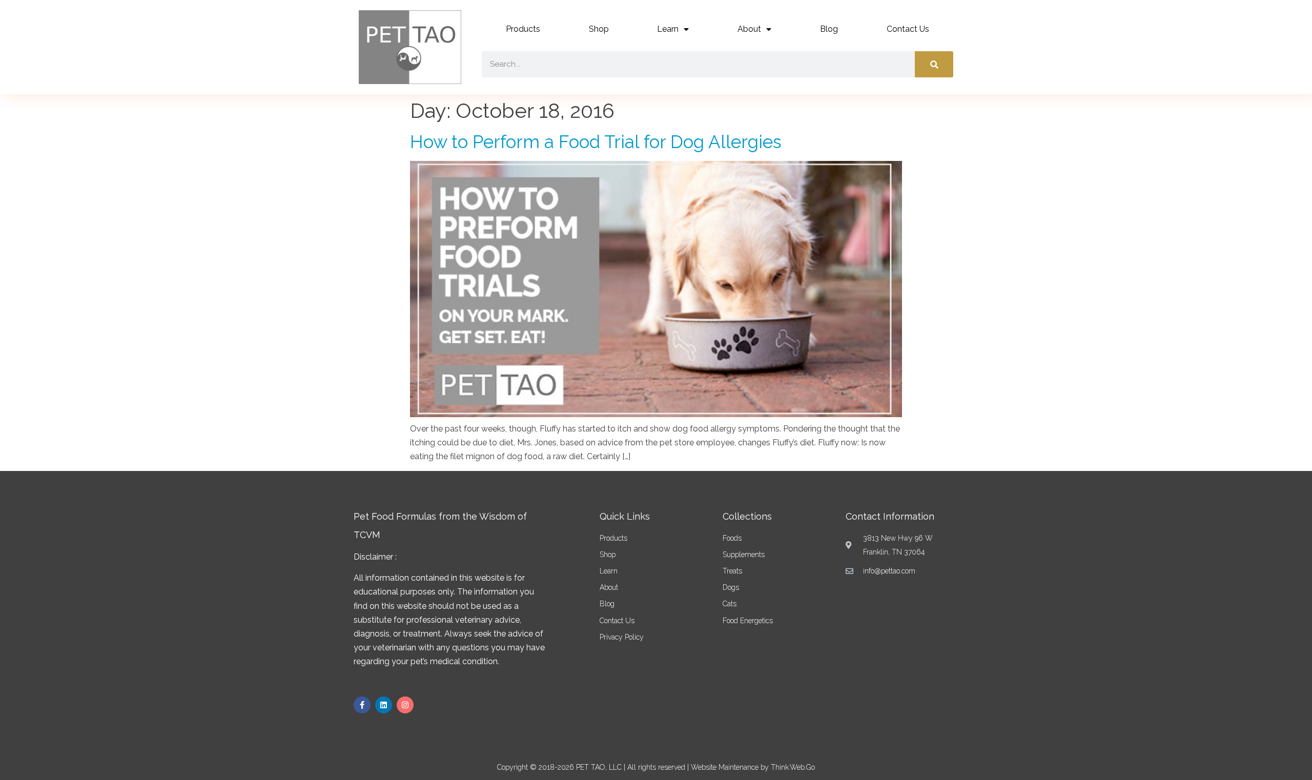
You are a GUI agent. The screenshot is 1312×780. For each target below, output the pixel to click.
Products (523, 29)
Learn (668, 29)
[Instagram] (405, 704)
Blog (829, 29)
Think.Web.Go (793, 767)
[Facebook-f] (362, 704)
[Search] (934, 64)
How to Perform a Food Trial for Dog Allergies (596, 141)
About (749, 29)
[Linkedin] (383, 704)
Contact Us (908, 29)
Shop (599, 29)
